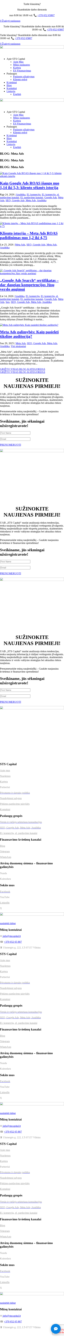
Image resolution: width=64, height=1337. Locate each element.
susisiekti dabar (8, 923)
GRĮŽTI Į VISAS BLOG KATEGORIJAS (22, 369)
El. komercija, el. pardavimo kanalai (18, 833)
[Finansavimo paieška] (56, 1329)
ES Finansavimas (22, 70)
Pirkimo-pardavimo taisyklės (15, 803)
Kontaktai (12, 88)
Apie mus (5, 770)
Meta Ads (20, 244)
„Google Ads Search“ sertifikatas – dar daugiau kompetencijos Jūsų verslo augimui (29, 284)
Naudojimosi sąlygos (11, 798)
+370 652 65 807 (13, 941)
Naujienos (5, 776)
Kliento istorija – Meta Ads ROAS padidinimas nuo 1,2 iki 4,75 (29, 235)
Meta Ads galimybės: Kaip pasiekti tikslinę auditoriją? (29, 334)
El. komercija (34, 194)
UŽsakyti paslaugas (10, 20)
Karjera (17, 67)
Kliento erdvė (20, 79)
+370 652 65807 (46, 15)
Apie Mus (18, 61)
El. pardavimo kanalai (31, 197)
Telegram (5, 851)
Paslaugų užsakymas (23, 76)
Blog (9, 85)
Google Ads (50, 197)
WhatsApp (5, 857)
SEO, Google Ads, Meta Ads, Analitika (26, 200)
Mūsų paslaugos (21, 64)
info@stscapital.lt (11, 936)
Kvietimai (12, 82)
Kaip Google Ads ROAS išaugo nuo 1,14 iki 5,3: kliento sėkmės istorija (29, 185)
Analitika (20, 194)
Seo (8, 302)
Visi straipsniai (18, 346)
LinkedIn (5, 902)
